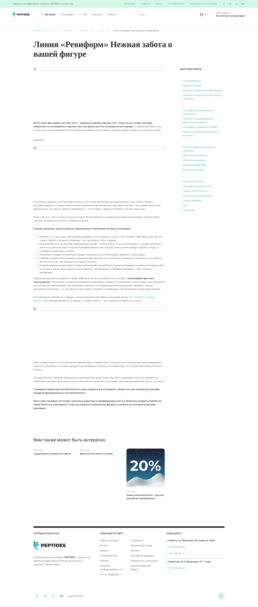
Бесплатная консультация (230, 15)
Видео (159, 4)
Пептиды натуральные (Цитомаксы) (203, 90)
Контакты (97, 14)
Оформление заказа (141, 545)
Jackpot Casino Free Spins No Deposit (52, 454)
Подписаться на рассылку (204, 4)
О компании (136, 540)
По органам (67, 14)
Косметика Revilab (193, 169)
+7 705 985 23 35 (175, 568)
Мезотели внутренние (195, 155)
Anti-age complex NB (194, 165)
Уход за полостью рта (195, 191)
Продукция (129, 4)
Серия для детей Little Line (197, 186)
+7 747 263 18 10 (175, 553)
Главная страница (109, 540)
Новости (145, 4)
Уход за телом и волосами (197, 195)
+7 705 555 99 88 (175, 547)
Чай (185, 205)
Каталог (104, 545)
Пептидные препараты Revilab (200, 127)
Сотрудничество (176, 4)
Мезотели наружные (194, 160)
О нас (84, 14)
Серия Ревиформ (192, 200)
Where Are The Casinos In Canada (96, 454)
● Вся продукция (192, 81)
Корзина (104, 550)
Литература (189, 210)
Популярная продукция (142, 555)
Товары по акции (192, 85)
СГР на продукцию (109, 574)
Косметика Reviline (193, 181)
